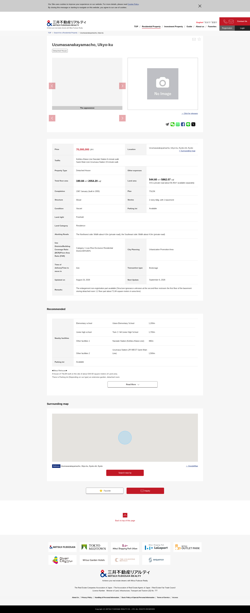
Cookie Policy (133, 4)
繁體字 (214, 22)
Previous (52, 86)
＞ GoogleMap (192, 466)
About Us (75, 597)
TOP (136, 26)
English (199, 22)
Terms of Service (163, 597)
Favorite (107, 491)
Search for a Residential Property (65, 33)
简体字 (207, 22)
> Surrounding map (187, 151)
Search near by (125, 473)
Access (175, 597)
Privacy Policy (87, 597)
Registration (227, 28)
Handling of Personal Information (107, 597)
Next (122, 86)
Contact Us (242, 21)
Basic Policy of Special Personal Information (138, 597)
